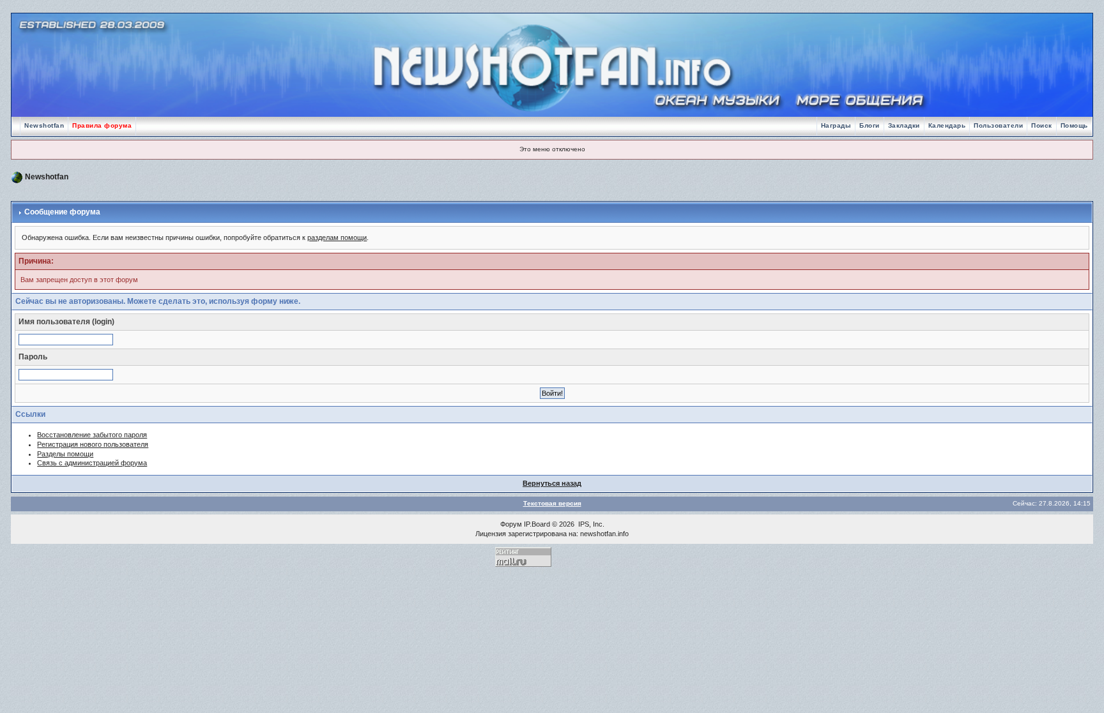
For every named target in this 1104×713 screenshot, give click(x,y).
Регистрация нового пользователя (92, 444)
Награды (836, 125)
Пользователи (998, 125)
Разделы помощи (65, 454)
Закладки (904, 125)
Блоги (869, 125)
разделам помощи (337, 237)
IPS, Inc (590, 524)
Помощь (1074, 125)
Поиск (1041, 125)
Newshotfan (44, 125)
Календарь (947, 125)
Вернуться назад (552, 483)
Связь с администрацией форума (92, 463)
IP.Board (537, 524)
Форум (511, 524)
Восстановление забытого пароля (92, 435)
